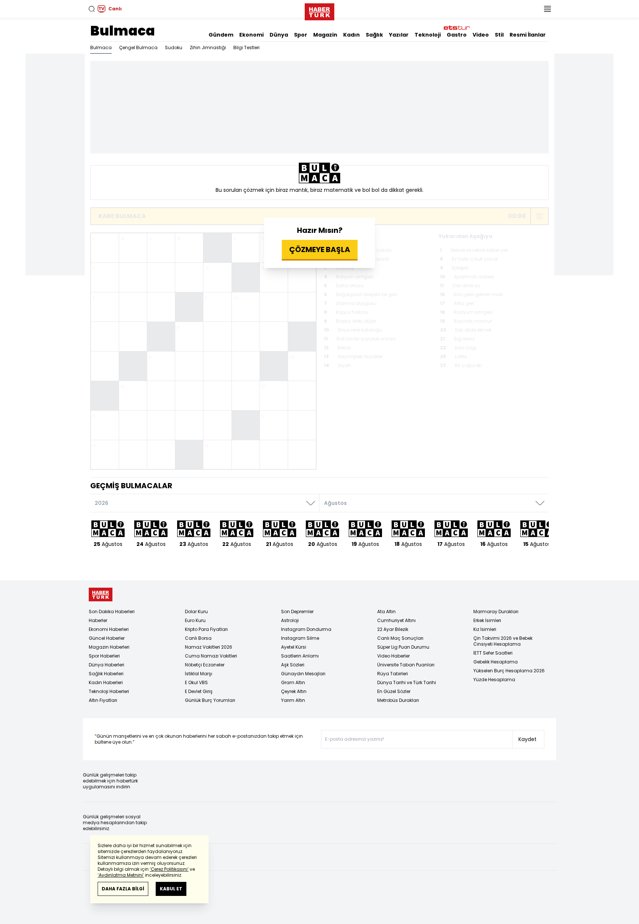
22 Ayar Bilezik (392, 629)
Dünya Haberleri (106, 665)
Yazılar (399, 34)
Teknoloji (428, 34)
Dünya (279, 34)
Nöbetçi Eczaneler (204, 665)
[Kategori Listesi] (547, 9)
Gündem (221, 34)
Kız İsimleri (484, 629)
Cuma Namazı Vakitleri (211, 656)
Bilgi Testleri (246, 47)
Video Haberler (393, 656)
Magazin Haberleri (109, 647)
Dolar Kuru (196, 611)
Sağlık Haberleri (106, 673)
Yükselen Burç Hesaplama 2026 (509, 670)
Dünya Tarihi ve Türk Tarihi (406, 682)
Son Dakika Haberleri (112, 611)
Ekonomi (251, 34)
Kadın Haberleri (106, 682)
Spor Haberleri (104, 656)
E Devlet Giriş (199, 691)
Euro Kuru (195, 620)
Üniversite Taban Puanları (406, 665)
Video (481, 34)
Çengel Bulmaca (138, 47)
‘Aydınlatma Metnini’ (121, 875)
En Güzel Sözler (393, 691)
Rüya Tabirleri (392, 673)
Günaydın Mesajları (303, 673)
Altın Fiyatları (103, 700)
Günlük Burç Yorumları (210, 700)
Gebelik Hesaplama (495, 662)
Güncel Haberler (107, 638)
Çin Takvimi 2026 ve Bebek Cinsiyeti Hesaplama (502, 641)
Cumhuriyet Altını (396, 620)
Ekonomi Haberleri (109, 629)
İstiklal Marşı (198, 673)
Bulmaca (122, 30)
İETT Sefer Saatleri (493, 653)
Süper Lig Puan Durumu (403, 647)
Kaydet (527, 739)
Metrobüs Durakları (398, 700)
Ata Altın (386, 611)
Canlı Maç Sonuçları (400, 638)
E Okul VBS (196, 682)
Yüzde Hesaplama (494, 679)
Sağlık (374, 34)
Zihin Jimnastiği (208, 47)
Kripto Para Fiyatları (206, 629)
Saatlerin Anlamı (300, 656)
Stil (499, 34)
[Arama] (92, 9)
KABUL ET (171, 889)
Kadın (351, 34)
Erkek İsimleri (487, 620)
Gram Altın (293, 682)
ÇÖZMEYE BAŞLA (319, 249)
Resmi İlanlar (528, 34)
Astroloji (290, 620)
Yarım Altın (293, 700)
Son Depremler (297, 611)
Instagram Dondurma (306, 629)
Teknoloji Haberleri (109, 691)
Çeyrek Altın (294, 691)
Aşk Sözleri (292, 665)
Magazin (325, 34)
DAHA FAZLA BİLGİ (123, 889)
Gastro (457, 34)
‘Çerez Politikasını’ (169, 869)
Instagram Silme (300, 638)
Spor (300, 34)
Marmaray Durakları (495, 611)
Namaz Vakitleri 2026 (208, 647)
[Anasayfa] (100, 594)
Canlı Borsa (198, 638)
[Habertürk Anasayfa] (319, 10)
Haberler (98, 620)
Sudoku (173, 47)
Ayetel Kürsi (293, 647)
